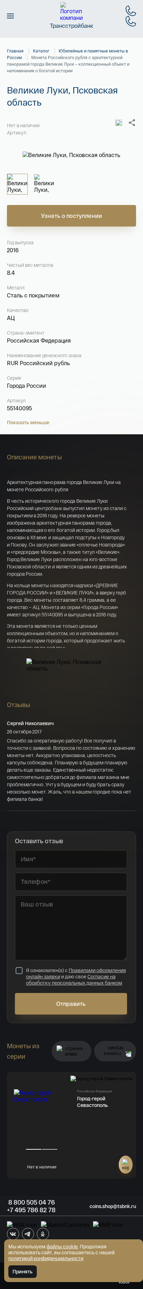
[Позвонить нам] (131, 11)
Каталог (41, 50)
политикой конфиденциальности (45, 1258)
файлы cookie (62, 1246)
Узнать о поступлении (71, 215)
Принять (22, 1271)
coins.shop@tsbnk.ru (113, 1206)
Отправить (71, 1003)
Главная (15, 50)
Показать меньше (28, 422)
